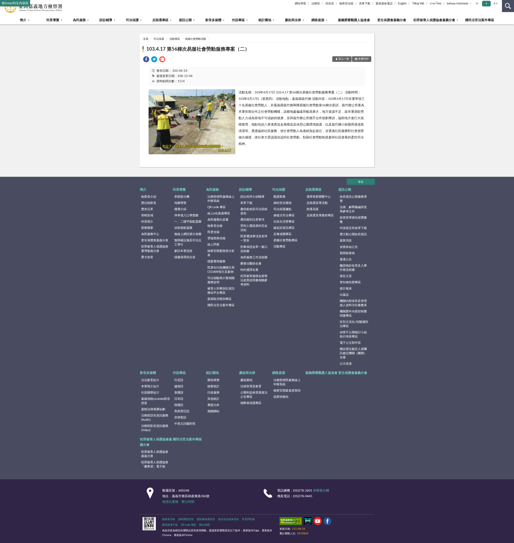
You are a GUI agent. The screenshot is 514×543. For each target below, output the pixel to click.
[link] (146, 60)
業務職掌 (147, 227)
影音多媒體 (213, 20)
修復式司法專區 (284, 215)
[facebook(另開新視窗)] (327, 522)
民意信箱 (213, 232)
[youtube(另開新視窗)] (318, 522)
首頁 (145, 39)
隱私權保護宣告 (206, 519)
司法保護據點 (282, 209)
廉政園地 (246, 380)
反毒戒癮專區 (282, 234)
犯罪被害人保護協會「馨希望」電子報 (154, 464)
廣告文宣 (346, 276)
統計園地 (264, 20)
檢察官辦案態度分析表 (221, 253)
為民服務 (79, 20)
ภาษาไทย (435, 3)
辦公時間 (188, 501)
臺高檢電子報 (170, 525)
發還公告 (346, 259)
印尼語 (178, 380)
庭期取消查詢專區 (219, 299)
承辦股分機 (181, 196)
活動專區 (174, 39)
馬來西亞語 (181, 411)
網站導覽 (300, 3)
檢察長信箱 (346, 3)
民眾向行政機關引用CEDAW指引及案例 (221, 269)
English (402, 3)
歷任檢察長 (148, 203)
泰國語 (178, 392)
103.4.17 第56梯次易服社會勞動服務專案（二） (198, 49)
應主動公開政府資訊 (353, 234)
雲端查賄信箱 (216, 238)
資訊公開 (185, 20)
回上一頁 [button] (344, 59)
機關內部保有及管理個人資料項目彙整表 (353, 303)
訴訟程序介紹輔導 (252, 196)
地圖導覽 (180, 203)
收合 (360, 182)
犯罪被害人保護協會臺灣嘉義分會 (154, 248)
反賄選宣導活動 (317, 203)
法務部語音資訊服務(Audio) (154, 417)
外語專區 (238, 20)
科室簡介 (147, 221)
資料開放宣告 (186, 519)
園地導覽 (213, 380)
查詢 (508, 6)
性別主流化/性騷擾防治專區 (354, 324)
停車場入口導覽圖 (186, 215)
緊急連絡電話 (384, 3)
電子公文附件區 (350, 342)
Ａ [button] (486, 3)
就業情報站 (281, 396)
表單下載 (364, 3)
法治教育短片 (150, 380)
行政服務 (213, 392)
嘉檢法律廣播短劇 (153, 409)
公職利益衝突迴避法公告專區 (253, 394)
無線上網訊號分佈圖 (187, 234)
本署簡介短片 (150, 386)
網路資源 (317, 20)
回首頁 (329, 3)
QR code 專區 (216, 207)
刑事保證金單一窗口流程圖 (253, 249)
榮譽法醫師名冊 (250, 263)
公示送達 (346, 363)
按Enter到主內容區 (15, 3)
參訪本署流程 (183, 251)
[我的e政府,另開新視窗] (308, 522)
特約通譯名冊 (249, 269)
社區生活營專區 (284, 221)
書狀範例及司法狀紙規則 (253, 211)
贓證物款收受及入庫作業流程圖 (353, 267)
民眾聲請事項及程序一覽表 (253, 238)
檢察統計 (213, 386)
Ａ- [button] (477, 3)
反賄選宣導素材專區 (320, 215)
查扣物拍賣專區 (350, 282)
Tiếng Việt (418, 3)
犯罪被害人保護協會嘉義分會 (434, 20)
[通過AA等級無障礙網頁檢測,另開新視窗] (290, 522)
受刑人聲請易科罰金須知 (253, 228)
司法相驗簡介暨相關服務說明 (221, 280)
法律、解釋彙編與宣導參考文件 (353, 209)
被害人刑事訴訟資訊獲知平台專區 (221, 290)
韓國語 (178, 405)
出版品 (344, 294)
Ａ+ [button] (495, 3)
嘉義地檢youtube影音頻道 (155, 401)
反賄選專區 (160, 20)
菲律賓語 (180, 417)
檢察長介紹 (148, 196)
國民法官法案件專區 (479, 20)
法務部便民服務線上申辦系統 (221, 198)
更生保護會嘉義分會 (391, 20)
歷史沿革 (147, 209)
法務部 (315, 3)
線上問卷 (213, 244)
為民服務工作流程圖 (253, 257)
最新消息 (346, 240)
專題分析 (213, 405)
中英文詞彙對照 (184, 423)
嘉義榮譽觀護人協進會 (354, 20)
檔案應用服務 (216, 261)
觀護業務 (279, 196)
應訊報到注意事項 (252, 219)
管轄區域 (147, 215)
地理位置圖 (170, 501)
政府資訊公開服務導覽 (353, 198)
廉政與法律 (293, 20)
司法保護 (132, 20)
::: (2, 29)
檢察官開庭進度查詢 (287, 390)
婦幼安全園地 (282, 203)
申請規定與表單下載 (353, 228)
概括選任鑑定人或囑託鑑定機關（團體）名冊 (353, 353)
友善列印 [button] (363, 59)
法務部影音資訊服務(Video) (154, 428)
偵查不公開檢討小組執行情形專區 (353, 334)
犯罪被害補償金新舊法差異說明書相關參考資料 (253, 280)
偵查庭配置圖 (183, 227)
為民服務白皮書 (217, 219)
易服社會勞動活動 (195, 39)
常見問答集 (248, 519)
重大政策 (147, 257)
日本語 (178, 398)
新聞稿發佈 (347, 253)
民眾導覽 (52, 20)
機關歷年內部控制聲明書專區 (353, 313)
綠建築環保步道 (184, 257)
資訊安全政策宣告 (228, 519)
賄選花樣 (313, 209)
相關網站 (213, 411)
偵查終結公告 (349, 246)
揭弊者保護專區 (250, 403)
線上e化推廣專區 (218, 213)
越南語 (178, 386)
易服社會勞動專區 (285, 240)
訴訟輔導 (105, 20)
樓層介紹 (180, 209)
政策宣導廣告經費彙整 (353, 219)
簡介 (23, 20)
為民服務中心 (150, 234)
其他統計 (213, 398)
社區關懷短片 (150, 392)
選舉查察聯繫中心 (319, 196)
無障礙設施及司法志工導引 (187, 242)
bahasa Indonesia (457, 3)
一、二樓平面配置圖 (187, 221)
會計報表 (346, 288)
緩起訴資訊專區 (284, 227)
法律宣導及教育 (250, 386)
